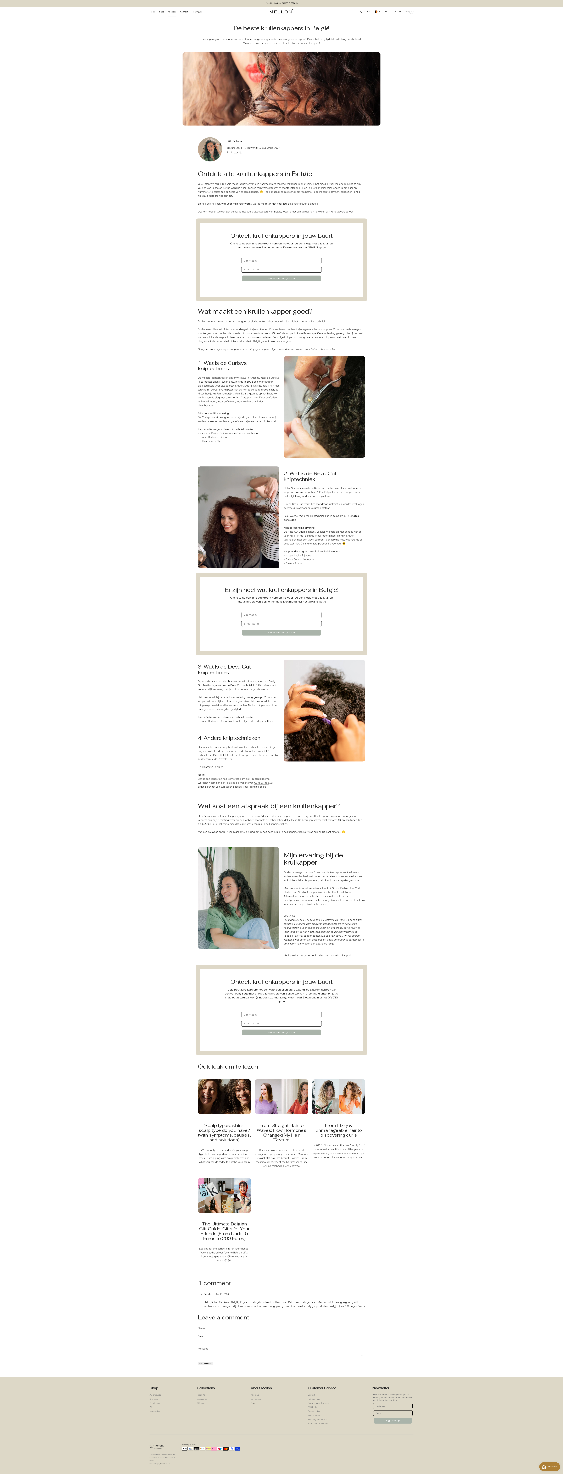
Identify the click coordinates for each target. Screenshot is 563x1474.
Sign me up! (392, 1420)
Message (203, 1348)
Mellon (162, 1464)
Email (201, 1336)
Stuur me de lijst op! (281, 278)
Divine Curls (293, 559)
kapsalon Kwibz (221, 188)
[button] (365, 12)
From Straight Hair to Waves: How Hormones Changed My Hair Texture (281, 1133)
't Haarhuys (206, 441)
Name (201, 1328)
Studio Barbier (208, 437)
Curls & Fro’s (261, 783)
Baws (289, 563)
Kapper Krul (292, 555)
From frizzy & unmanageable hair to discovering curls (339, 1130)
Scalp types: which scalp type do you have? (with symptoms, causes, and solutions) (224, 1133)
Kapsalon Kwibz (209, 433)
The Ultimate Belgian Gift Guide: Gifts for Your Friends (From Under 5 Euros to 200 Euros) (224, 1231)
